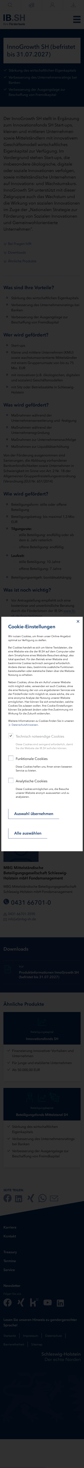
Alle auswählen (27, 833)
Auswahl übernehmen (33, 813)
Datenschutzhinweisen (25, 724)
